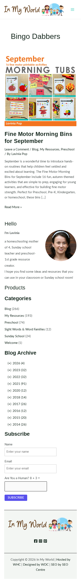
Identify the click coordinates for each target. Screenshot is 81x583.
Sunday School (15, 336)
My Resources (49, 149)
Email (8, 461)
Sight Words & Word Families (25, 329)
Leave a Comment (17, 149)
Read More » (13, 207)
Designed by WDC (36, 564)
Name (8, 444)
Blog (35, 149)
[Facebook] (36, 541)
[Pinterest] (45, 541)
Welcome (11, 342)
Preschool (68, 149)
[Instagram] (40, 541)
